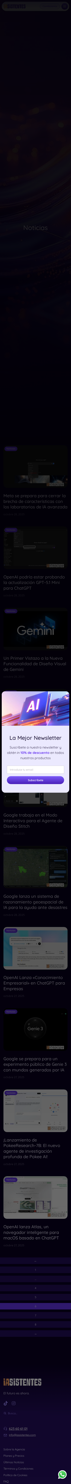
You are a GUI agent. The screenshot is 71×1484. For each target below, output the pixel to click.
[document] (35, 742)
